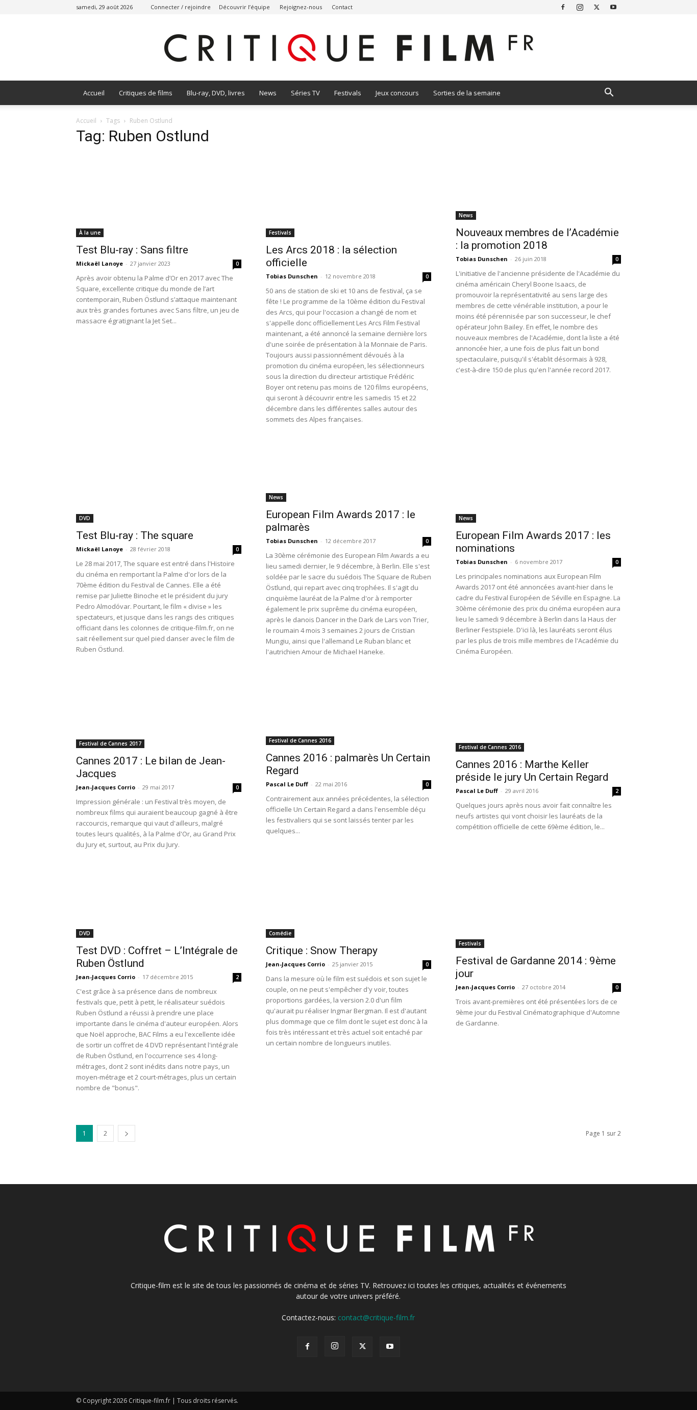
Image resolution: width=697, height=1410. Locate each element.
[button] (608, 93)
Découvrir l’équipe (244, 7)
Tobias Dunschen (292, 276)
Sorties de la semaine (467, 92)
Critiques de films (145, 92)
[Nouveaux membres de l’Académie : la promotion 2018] (538, 188)
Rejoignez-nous (301, 7)
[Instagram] (579, 7)
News (268, 92)
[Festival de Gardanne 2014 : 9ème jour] (538, 907)
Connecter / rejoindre (181, 7)
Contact (342, 7)
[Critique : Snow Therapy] (348, 902)
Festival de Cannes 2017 (110, 743)
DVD (84, 518)
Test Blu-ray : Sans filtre (132, 250)
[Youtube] (613, 7)
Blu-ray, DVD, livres (216, 92)
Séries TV (305, 92)
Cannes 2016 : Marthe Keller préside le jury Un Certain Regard (532, 770)
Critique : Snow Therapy (322, 950)
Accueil (94, 92)
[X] (596, 7)
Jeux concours (397, 92)
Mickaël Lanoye (99, 263)
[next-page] (126, 1133)
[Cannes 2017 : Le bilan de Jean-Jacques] (158, 711)
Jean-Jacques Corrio (105, 787)
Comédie (280, 933)
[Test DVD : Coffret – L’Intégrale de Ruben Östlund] (158, 902)
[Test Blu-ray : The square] (158, 482)
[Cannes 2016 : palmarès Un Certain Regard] (348, 709)
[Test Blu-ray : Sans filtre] (158, 196)
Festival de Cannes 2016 (300, 740)
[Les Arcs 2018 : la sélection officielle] (348, 196)
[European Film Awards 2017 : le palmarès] (348, 471)
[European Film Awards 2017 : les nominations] (538, 482)
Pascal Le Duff (287, 784)
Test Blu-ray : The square (134, 535)
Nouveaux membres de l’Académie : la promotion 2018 (537, 238)
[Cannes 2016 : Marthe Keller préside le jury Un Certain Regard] (538, 713)
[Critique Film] (348, 48)
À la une (90, 232)
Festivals (347, 92)
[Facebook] (562, 7)
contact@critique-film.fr (376, 1317)
